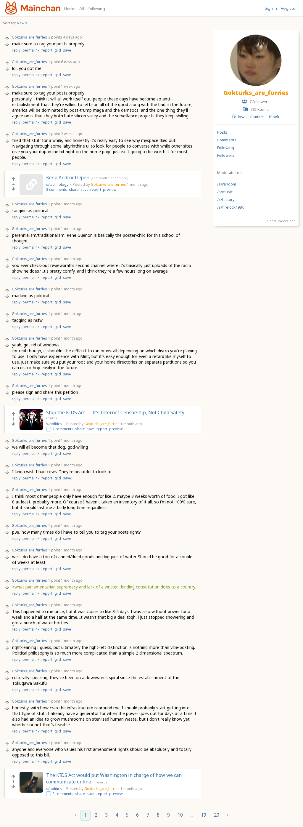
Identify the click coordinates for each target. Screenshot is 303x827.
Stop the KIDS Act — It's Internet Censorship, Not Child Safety (115, 412)
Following (96, 8)
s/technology (57, 184)
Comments (226, 140)
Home (70, 8)
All (81, 8)
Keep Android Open (67, 177)
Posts (222, 132)
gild (57, 50)
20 (216, 815)
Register (289, 8)
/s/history (226, 199)
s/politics (54, 423)
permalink (30, 50)
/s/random (226, 184)
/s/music (225, 191)
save (67, 50)
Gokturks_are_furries (255, 93)
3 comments (56, 189)
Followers (225, 155)
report (46, 50)
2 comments (62, 428)
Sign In (271, 8)
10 (180, 815)
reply (16, 50)
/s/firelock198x (230, 207)
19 (203, 815)
